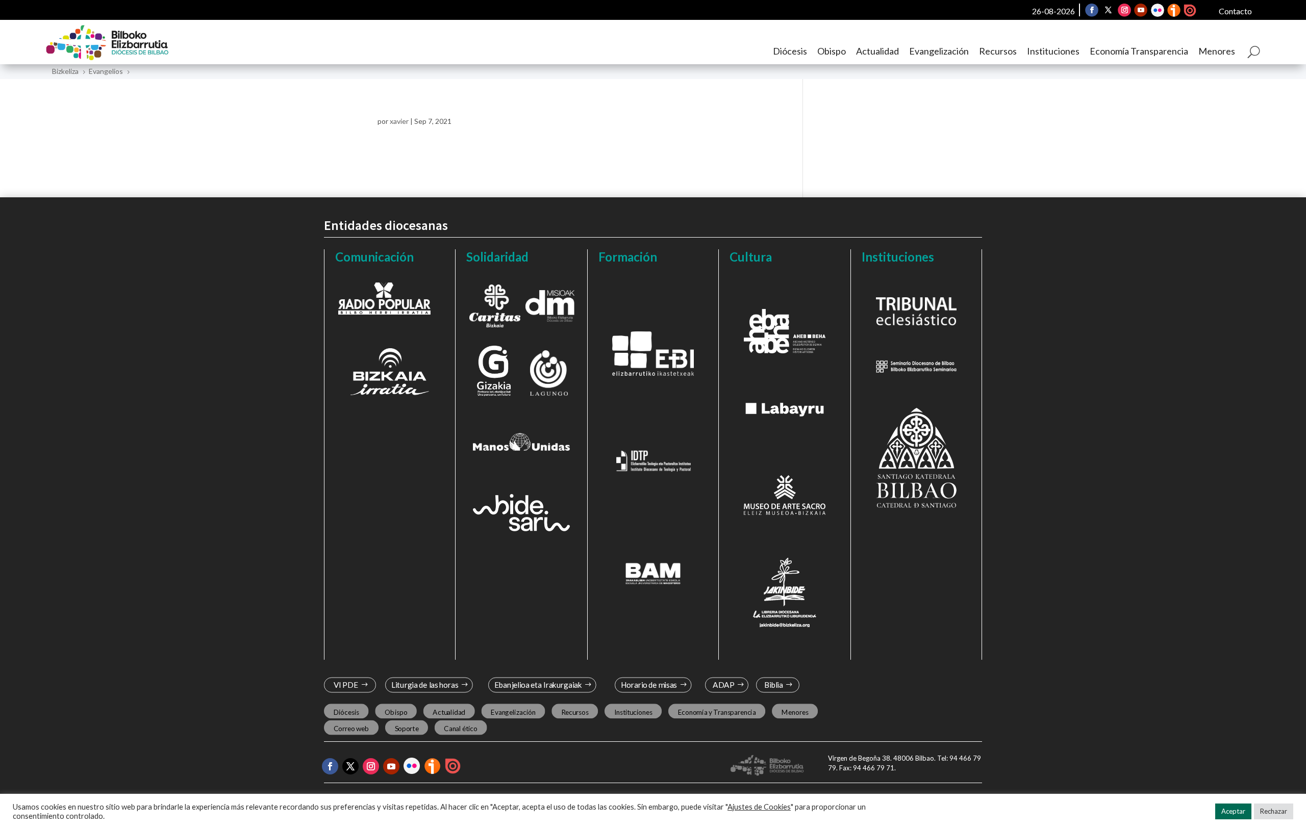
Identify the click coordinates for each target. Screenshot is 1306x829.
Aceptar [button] (1233, 811)
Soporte (407, 728)
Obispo (831, 51)
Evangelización (939, 51)
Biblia (773, 685)
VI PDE (346, 685)
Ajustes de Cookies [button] (759, 806)
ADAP (723, 685)
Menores (1216, 51)
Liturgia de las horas (425, 685)
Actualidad (877, 51)
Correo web (351, 728)
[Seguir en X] (1108, 10)
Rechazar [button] (1273, 811)
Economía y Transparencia (717, 712)
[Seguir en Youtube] (1141, 10)
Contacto (1235, 11)
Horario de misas (649, 685)
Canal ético (460, 728)
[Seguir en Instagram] (1125, 10)
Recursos (998, 51)
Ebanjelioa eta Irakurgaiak (538, 685)
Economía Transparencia (1139, 51)
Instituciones (1053, 51)
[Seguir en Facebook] (1092, 10)
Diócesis (790, 51)
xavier (399, 121)
